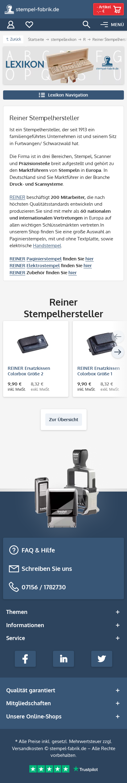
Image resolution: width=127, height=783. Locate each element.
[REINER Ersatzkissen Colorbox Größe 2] (33, 344)
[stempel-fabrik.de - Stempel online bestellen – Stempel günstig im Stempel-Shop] (32, 9)
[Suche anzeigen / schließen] (86, 24)
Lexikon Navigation (68, 94)
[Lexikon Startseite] (63, 65)
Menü (117, 24)
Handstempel (47, 245)
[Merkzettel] (29, 24)
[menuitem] (112, 24)
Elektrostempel (43, 265)
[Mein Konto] (10, 24)
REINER (17, 197)
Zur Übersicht (63, 419)
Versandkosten (27, 748)
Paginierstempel (44, 259)
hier (89, 259)
